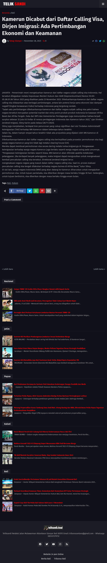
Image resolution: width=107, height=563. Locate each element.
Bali (13, 13)
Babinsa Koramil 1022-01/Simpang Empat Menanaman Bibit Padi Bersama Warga (45, 443)
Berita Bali (46, 559)
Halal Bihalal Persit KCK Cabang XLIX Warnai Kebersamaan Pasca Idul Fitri (43, 432)
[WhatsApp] (104, 41)
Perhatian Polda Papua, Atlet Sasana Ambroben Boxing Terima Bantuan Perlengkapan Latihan (50, 396)
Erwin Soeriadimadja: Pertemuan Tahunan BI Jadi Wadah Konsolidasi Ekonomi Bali (45, 479)
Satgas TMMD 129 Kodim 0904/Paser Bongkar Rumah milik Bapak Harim (41, 289)
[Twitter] (100, 41)
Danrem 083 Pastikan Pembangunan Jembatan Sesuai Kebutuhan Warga (42, 337)
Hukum (15, 183)
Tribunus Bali (60, 559)
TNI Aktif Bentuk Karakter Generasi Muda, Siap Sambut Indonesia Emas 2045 (43, 455)
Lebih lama (99, 269)
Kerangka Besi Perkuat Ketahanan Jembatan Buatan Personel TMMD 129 (42, 313)
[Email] (48, 191)
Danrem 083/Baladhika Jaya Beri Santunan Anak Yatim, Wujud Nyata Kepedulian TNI (46, 360)
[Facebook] (96, 41)
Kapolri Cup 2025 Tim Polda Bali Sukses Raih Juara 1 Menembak (38, 503)
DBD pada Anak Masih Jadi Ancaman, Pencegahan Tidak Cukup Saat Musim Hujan (45, 301)
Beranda (6, 13)
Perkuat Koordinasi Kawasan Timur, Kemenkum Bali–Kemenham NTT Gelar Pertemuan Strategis (51, 491)
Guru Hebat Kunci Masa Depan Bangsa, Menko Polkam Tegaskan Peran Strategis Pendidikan (49, 348)
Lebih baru (8, 269)
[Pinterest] (42, 191)
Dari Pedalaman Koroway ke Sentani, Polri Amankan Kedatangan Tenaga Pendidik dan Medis (50, 384)
